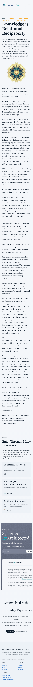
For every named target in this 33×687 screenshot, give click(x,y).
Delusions (5, 665)
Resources (20, 669)
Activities (20, 667)
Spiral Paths (5, 669)
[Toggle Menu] (29, 5)
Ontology (20, 665)
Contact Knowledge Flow (8, 679)
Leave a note (10, 631)
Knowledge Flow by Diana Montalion (15, 649)
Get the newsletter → (21, 631)
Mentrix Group (6, 675)
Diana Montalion (6, 677)
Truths (4, 667)
